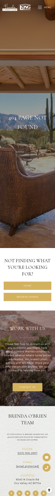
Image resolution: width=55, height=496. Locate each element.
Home (28, 285)
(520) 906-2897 (28, 453)
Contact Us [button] (27, 387)
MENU (47, 7)
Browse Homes (27, 297)
